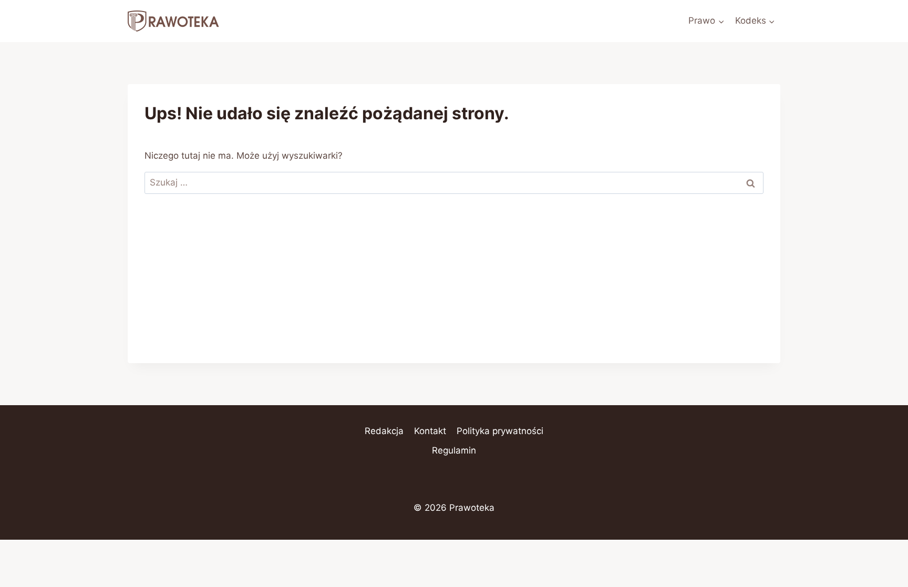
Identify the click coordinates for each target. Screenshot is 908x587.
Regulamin (454, 450)
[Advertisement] (454, 289)
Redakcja (384, 431)
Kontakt (430, 431)
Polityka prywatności (500, 431)
